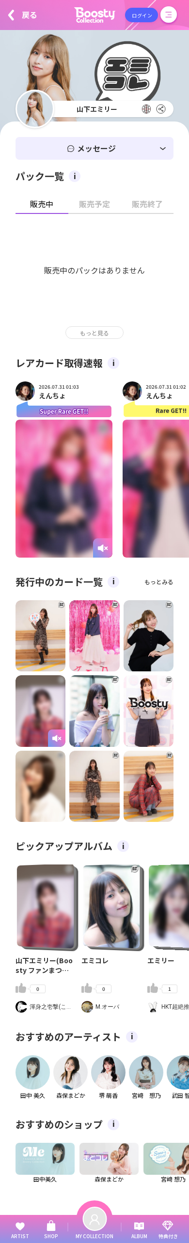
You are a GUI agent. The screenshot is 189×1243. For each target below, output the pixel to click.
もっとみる (158, 582)
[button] (94, 148)
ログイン (142, 15)
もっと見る (94, 333)
